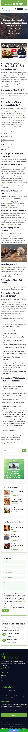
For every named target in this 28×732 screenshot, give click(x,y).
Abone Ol (14, 715)
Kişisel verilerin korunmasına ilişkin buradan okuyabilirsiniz (14, 606)
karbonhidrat (18, 168)
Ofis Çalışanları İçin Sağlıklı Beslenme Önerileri (17, 545)
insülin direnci (4, 182)
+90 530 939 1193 (11, 636)
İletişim (3, 683)
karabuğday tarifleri (8, 364)
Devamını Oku (14, 495)
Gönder (6, 611)
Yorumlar (3, 678)
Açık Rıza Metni (21, 601)
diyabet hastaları (19, 182)
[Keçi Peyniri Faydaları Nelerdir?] (7, 510)
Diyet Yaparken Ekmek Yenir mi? (16, 500)
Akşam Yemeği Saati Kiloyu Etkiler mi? (17, 527)
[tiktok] (14, 4)
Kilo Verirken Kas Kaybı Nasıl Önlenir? (17, 536)
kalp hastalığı (11, 224)
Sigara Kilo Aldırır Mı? (17, 492)
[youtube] (22, 4)
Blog (2, 680)
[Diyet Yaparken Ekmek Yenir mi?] (7, 502)
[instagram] (17, 4)
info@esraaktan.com (12, 642)
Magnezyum (18, 117)
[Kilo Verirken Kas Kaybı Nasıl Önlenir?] (7, 537)
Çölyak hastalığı (5, 233)
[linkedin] (20, 4)
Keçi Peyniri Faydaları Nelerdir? (17, 508)
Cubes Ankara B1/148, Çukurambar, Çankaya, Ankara (15, 697)
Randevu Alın (20, 8)
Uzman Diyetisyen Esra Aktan (13, 29)
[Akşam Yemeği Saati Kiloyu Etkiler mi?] (7, 528)
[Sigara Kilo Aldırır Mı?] (7, 494)
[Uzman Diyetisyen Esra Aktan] (6, 10)
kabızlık (8, 203)
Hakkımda (3, 675)
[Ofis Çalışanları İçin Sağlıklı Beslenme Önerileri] (7, 546)
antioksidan (19, 124)
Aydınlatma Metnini (8, 607)
